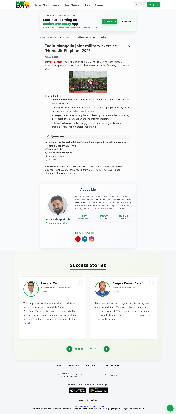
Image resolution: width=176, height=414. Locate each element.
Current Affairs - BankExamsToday (92, 406)
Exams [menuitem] (55, 5)
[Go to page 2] (79, 349)
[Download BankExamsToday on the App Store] (77, 390)
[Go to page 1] (69, 349)
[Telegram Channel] (84, 239)
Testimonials (113, 365)
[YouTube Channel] (78, 239)
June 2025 (53, 37)
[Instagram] (91, 239)
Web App (127, 21)
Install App (111, 21)
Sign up (154, 4)
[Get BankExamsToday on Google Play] (98, 390)
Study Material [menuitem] (72, 5)
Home (42, 37)
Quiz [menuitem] (87, 5)
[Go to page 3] (82, 349)
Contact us (92, 365)
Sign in (141, 4)
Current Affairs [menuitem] (41, 5)
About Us (74, 365)
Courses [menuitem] (99, 5)
